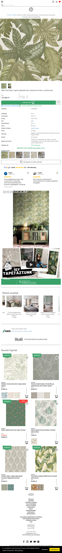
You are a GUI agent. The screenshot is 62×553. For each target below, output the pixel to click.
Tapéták (14, 15)
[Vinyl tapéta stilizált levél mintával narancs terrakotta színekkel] (34, 487)
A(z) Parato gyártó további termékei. (22, 331)
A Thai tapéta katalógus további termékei (35, 339)
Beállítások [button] (19, 550)
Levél (32, 128)
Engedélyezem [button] (55, 549)
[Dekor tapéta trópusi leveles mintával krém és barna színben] (34, 441)
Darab (23, 97)
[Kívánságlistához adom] (58, 103)
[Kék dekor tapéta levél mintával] (41, 487)
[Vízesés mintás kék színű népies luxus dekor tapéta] (4, 395)
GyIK (31, 522)
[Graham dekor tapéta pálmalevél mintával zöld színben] (4, 487)
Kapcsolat (31, 512)
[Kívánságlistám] (60, 2)
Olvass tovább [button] (37, 187)
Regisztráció (31, 514)
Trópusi (36, 128)
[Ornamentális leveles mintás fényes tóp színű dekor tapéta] (34, 395)
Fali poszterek (31, 504)
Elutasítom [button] (45, 549)
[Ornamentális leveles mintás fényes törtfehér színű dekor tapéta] (41, 395)
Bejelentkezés (31, 510)
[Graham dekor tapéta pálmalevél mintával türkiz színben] (11, 487)
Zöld (32, 121)
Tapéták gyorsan (31, 502)
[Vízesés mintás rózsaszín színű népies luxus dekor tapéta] (11, 395)
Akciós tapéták (31, 505)
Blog (31, 509)
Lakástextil (31, 507)
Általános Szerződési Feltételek (31, 517)
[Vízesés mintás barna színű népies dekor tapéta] (17, 395)
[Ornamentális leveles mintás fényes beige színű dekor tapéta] (47, 395)
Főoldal (9, 15)
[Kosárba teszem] (26, 396)
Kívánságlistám (31, 520)
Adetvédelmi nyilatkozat (31, 518)
